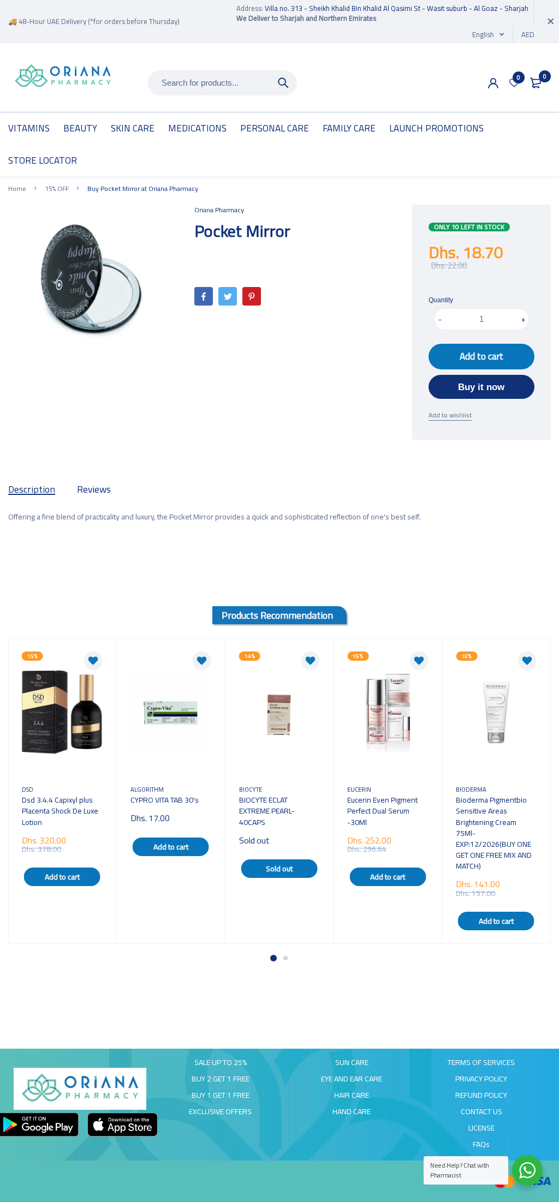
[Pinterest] (251, 296)
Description (31, 489)
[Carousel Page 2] (285, 958)
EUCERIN (359, 789)
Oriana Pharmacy (219, 210)
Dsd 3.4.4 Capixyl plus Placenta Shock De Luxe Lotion (60, 811)
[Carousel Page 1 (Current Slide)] (273, 958)
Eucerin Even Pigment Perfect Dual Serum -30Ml (382, 811)
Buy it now (481, 387)
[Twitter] (227, 296)
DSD (27, 789)
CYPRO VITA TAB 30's (164, 800)
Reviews (94, 489)
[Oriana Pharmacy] (62, 76)
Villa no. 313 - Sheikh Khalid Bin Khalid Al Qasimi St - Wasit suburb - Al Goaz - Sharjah (396, 8)
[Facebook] (203, 296)
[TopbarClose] (551, 21)
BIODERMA (471, 789)
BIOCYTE (250, 789)
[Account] (493, 83)
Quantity (441, 300)
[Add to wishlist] (93, 660)
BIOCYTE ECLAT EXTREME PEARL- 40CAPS (267, 811)
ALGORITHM (147, 789)
